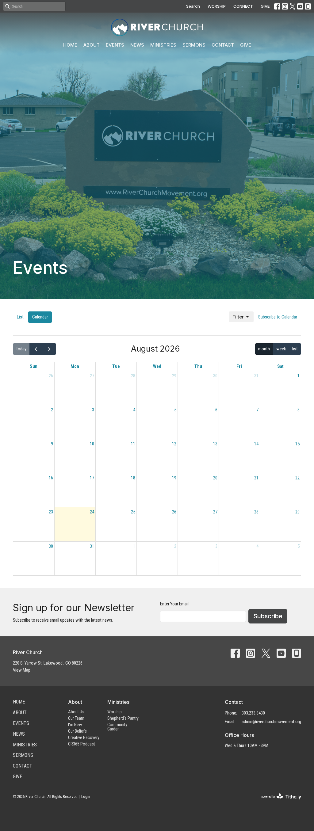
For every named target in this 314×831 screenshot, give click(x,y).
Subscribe (267, 616)
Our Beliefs (77, 731)
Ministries (163, 45)
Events (115, 45)
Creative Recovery (83, 737)
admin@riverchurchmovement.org (271, 721)
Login (85, 796)
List (20, 317)
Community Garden (117, 726)
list (295, 349)
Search (193, 6)
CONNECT (243, 6)
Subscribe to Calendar (277, 317)
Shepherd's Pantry (123, 718)
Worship (114, 711)
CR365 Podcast (81, 743)
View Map (21, 670)
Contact (223, 45)
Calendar (40, 317)
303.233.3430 (253, 713)
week (281, 349)
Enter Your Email (174, 604)
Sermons (193, 45)
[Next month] (49, 349)
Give (245, 45)
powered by (277, 802)
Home (70, 45)
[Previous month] (36, 349)
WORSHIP (217, 6)
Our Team (76, 718)
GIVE (265, 6)
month (264, 349)
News (137, 45)
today (21, 349)
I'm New (75, 724)
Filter (238, 317)
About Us (76, 711)
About (91, 45)
